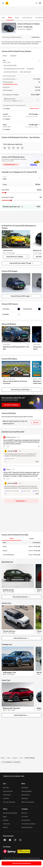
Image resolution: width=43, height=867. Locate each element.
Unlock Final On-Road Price (21, 863)
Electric (5, 56)
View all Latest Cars (20, 715)
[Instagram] (10, 840)
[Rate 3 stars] (13, 147)
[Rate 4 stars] (17, 147)
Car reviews (7, 795)
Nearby (12, 538)
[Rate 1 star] (4, 147)
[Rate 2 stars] (9, 147)
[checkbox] (3, 108)
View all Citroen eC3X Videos (20, 389)
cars (8, 758)
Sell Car (5, 827)
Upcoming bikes (27, 791)
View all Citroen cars (20, 638)
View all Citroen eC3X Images (20, 296)
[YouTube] (5, 840)
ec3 (21, 758)
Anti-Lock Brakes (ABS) (10, 65)
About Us (24, 813)
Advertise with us (27, 827)
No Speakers (30, 68)
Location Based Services (11, 72)
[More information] (22, 207)
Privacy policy (26, 820)
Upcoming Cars (8, 791)
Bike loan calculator (28, 802)
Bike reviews (26, 795)
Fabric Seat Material (25, 72)
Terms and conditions (29, 824)
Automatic (13, 56)
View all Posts (20, 501)
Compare (7, 108)
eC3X (3, 17)
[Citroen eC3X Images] (16, 282)
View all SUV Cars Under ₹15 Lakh (20, 263)
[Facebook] (15, 840)
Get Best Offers (34, 108)
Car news (6, 798)
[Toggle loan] (37, 100)
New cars (6, 787)
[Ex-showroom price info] (16, 79)
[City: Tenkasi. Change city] (40, 3)
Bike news (25, 798)
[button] (21, 161)
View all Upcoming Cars (20, 597)
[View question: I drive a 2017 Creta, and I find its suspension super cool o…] (21, 482)
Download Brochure (9, 164)
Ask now (35, 422)
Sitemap (5, 820)
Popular (31, 538)
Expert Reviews (27, 17)
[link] (18, 576)
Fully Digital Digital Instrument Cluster (14, 68)
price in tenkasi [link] (30, 758)
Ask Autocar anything (10, 813)
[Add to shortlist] (14, 25)
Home (3, 758)
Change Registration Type (10, 84)
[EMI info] (21, 37)
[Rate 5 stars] (22, 147)
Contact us (6, 824)
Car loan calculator (9, 802)
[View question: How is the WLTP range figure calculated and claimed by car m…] (21, 449)
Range (17, 17)
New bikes (25, 787)
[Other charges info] (13, 90)
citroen (15, 758)
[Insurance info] (10, 87)
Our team (25, 816)
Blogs (4, 816)
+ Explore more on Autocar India (13, 776)
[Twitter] (20, 840)
